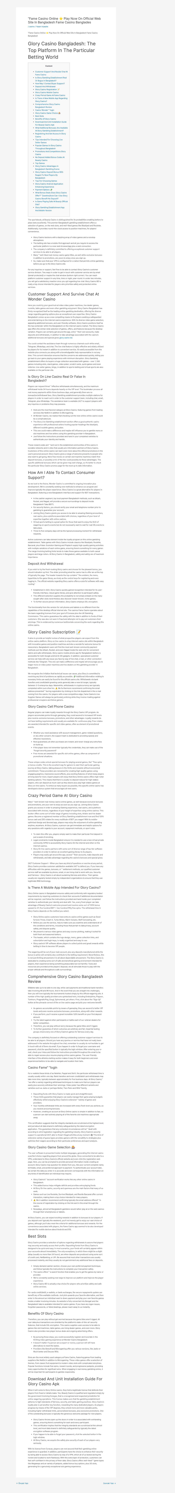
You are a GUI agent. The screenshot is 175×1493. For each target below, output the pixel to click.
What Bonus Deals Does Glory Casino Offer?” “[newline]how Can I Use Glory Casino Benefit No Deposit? (51, 196)
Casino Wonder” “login (44, 110)
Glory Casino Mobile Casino (47, 92)
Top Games (40, 163)
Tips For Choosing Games (46, 181)
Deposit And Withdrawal (45, 86)
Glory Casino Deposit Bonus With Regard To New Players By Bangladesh (49, 175)
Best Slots (39, 116)
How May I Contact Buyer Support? (50, 83)
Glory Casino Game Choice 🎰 (48, 113)
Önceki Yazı (22, 1483)
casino (32, 26)
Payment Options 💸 (43, 190)
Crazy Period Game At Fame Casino (50, 95)
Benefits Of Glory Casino (45, 119)
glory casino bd (65, 338)
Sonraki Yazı (109, 1483)
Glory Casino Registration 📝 (47, 89)
